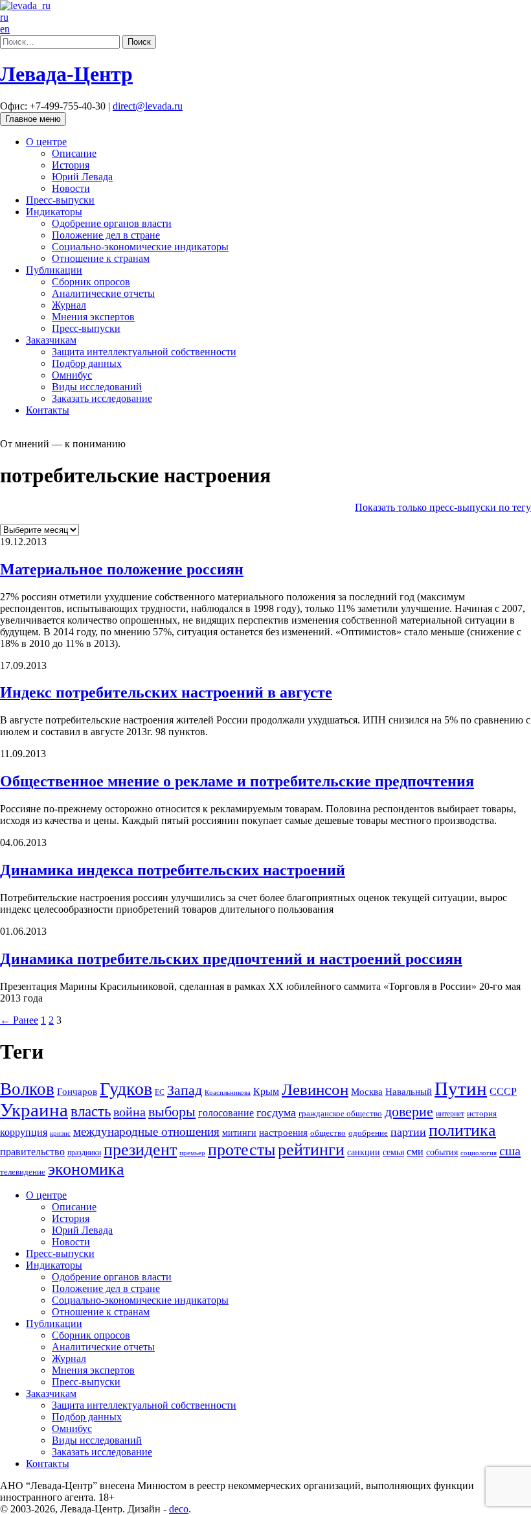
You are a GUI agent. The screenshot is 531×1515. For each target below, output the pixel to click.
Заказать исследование (102, 398)
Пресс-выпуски (60, 200)
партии (408, 1131)
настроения (283, 1132)
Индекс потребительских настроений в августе (166, 692)
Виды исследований (97, 386)
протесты (241, 1149)
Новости (71, 188)
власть (91, 1111)
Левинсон (315, 1089)
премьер (192, 1153)
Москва (367, 1091)
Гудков (126, 1089)
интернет (450, 1113)
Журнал (69, 305)
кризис (60, 1133)
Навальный (408, 1091)
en (5, 28)
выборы (172, 1111)
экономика (86, 1169)
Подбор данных (87, 363)
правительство (32, 1151)
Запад (184, 1090)
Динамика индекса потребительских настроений (172, 870)
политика (462, 1130)
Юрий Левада (82, 176)
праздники (84, 1152)
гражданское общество (340, 1113)
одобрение (368, 1133)
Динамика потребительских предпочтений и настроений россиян (231, 958)
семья (393, 1152)
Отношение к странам (101, 258)
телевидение (22, 1172)
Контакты (47, 410)
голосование (226, 1112)
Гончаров (77, 1091)
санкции (363, 1152)
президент (140, 1149)
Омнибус (72, 375)
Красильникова (228, 1092)
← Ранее (19, 1020)
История (70, 164)
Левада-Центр (66, 74)
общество (328, 1133)
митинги (239, 1133)
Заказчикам (51, 340)
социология (478, 1153)
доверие (409, 1111)
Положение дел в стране (106, 235)
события (442, 1152)
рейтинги (311, 1149)
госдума (276, 1112)
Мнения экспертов (93, 316)
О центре (46, 141)
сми (415, 1151)
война (129, 1112)
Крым (266, 1091)
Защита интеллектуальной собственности (144, 351)
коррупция (23, 1132)
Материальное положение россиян (121, 569)
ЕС (159, 1092)
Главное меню (33, 119)
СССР (503, 1091)
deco (178, 1508)
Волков (27, 1089)
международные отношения (146, 1131)
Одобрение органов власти (112, 223)
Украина (34, 1109)
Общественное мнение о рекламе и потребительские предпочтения (237, 781)
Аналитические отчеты (103, 293)
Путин (461, 1088)
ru (4, 17)
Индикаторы (54, 211)
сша (510, 1151)
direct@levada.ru (148, 106)
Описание (74, 153)
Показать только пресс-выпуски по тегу (443, 507)
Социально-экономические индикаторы (140, 246)
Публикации (54, 270)
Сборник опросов (91, 281)
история (482, 1113)
